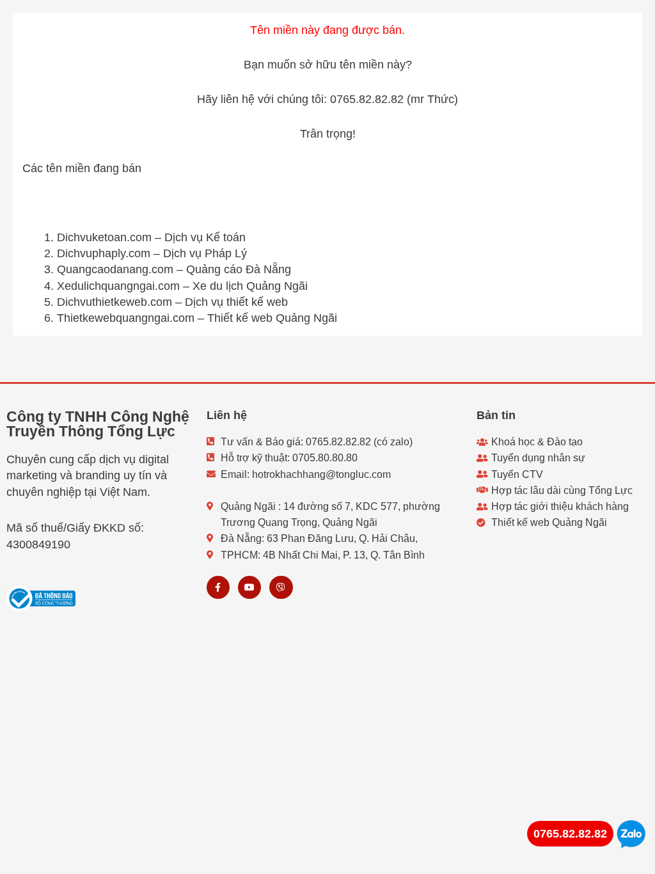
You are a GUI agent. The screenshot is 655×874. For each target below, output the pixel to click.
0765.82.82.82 (570, 833)
